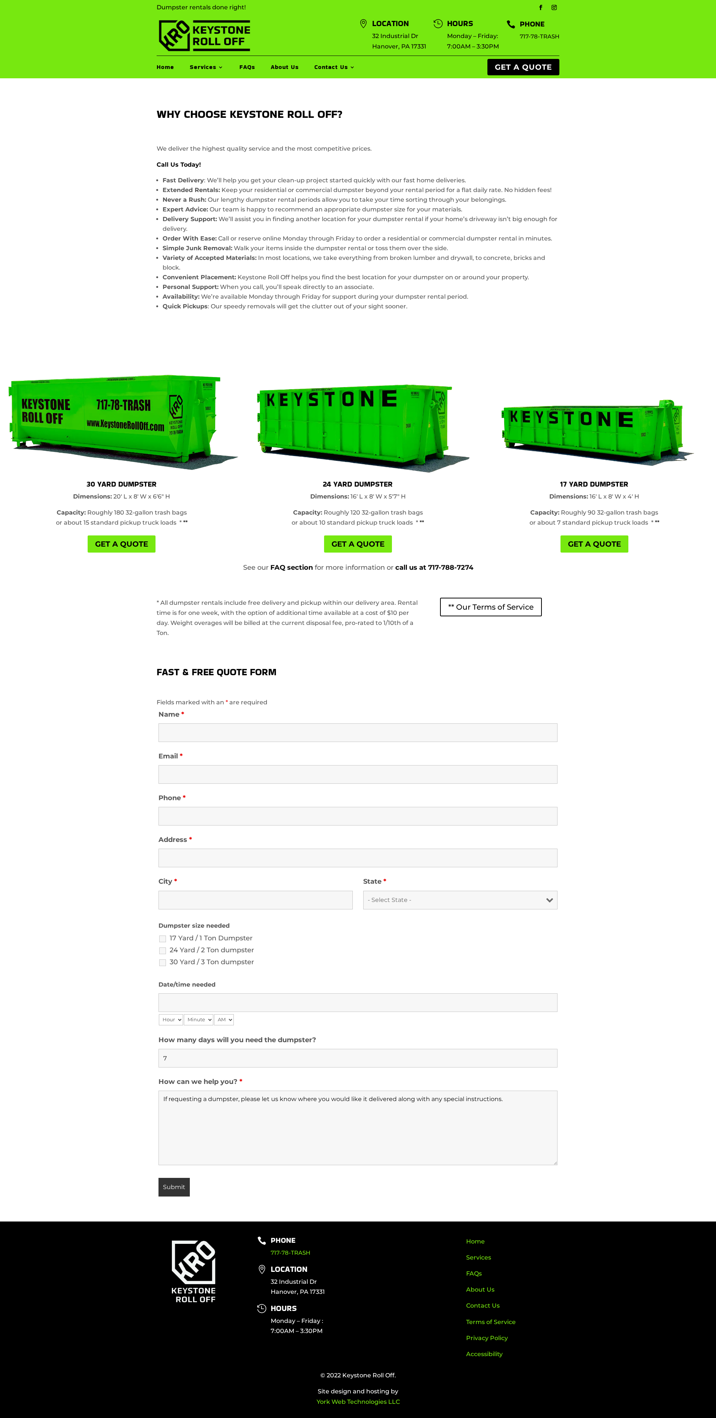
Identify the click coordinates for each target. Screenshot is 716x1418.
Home (165, 68)
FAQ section (291, 567)
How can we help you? (200, 1082)
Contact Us (331, 68)
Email (170, 756)
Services (203, 68)
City (167, 881)
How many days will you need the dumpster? (237, 1040)
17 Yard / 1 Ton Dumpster (211, 938)
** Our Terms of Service (491, 607)
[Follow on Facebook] (541, 7)
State (374, 881)
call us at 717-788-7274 (434, 567)
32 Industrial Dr (395, 36)
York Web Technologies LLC (358, 1401)
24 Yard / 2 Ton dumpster (212, 950)
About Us (285, 68)
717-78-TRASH (539, 36)
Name (171, 714)
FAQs (247, 68)
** (185, 522)
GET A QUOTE (523, 67)
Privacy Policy (487, 1338)
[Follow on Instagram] (554, 7)
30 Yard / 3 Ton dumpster (212, 962)
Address (175, 840)
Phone (172, 798)
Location (289, 1269)
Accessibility (484, 1354)
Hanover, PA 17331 (399, 46)
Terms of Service (491, 1322)
